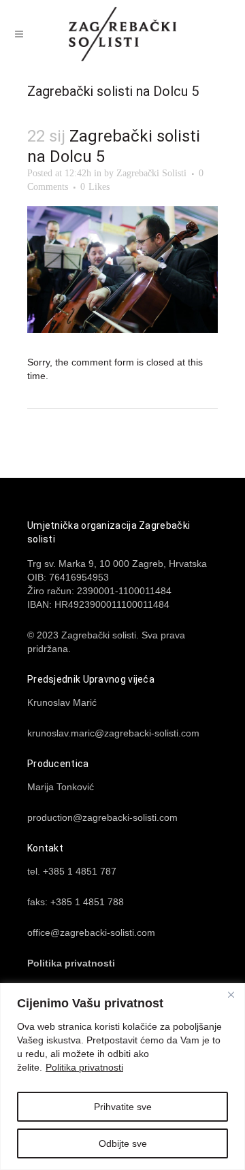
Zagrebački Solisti (151, 173)
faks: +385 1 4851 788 (75, 901)
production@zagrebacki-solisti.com (102, 817)
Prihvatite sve (123, 1106)
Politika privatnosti (84, 1067)
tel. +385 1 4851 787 (71, 871)
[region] (122, 1076)
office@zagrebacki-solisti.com (91, 932)
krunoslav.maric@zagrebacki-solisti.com (113, 733)
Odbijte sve (123, 1143)
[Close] (231, 994)
